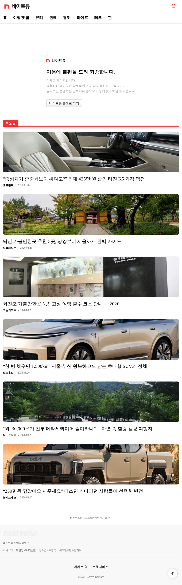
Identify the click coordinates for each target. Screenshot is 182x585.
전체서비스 (100, 567)
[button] (173, 573)
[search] (174, 6)
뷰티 (39, 17)
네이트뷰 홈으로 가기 (64, 103)
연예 (53, 17)
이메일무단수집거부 (70, 550)
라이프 (82, 17)
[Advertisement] (91, 39)
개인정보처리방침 (26, 550)
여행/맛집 (21, 17)
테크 (98, 17)
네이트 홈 (80, 567)
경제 (67, 17)
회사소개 (8, 550)
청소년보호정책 (47, 550)
